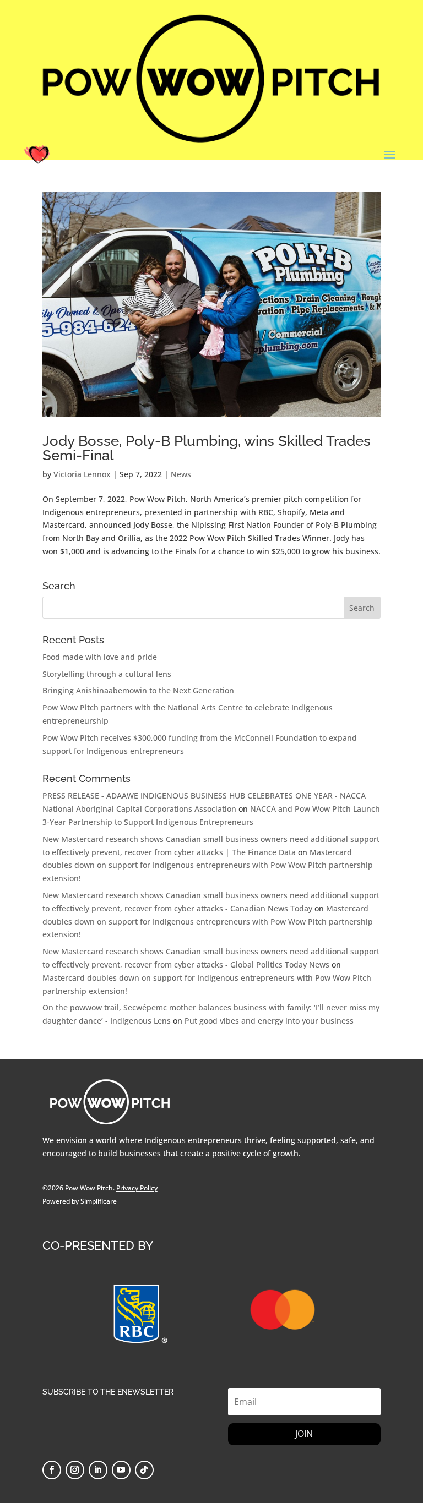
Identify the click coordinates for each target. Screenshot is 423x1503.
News (181, 474)
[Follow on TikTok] (144, 1470)
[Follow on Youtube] (121, 1470)
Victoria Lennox (82, 474)
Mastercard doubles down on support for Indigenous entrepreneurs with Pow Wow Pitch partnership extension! (207, 865)
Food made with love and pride (99, 657)
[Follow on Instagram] (75, 1470)
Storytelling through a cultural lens (106, 674)
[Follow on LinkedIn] (98, 1470)
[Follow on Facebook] (51, 1470)
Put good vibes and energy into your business (269, 1020)
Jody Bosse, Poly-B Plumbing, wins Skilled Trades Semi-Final (206, 448)
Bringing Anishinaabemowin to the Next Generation (138, 690)
